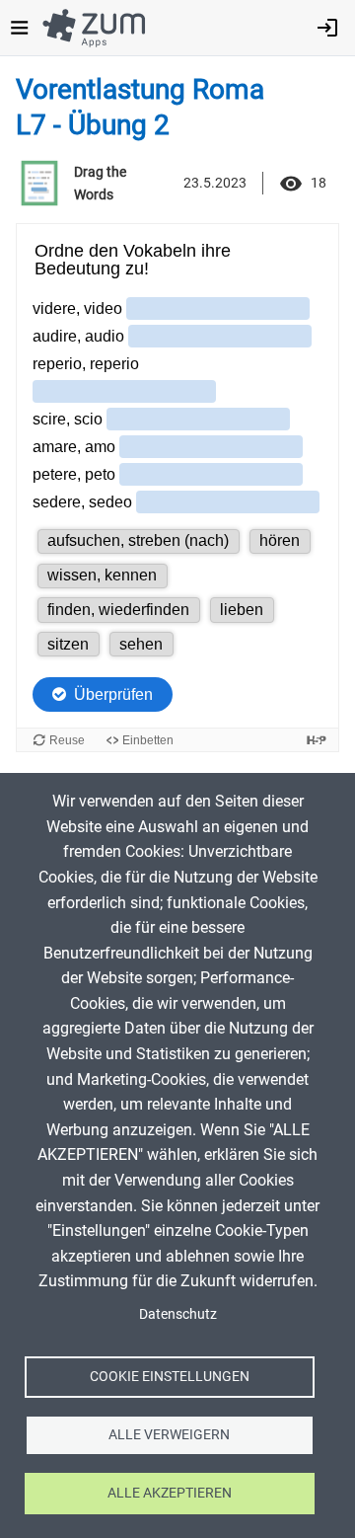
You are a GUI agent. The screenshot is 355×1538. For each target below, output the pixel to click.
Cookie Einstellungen (169, 1376)
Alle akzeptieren (169, 1492)
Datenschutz (178, 1314)
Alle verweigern (169, 1434)
